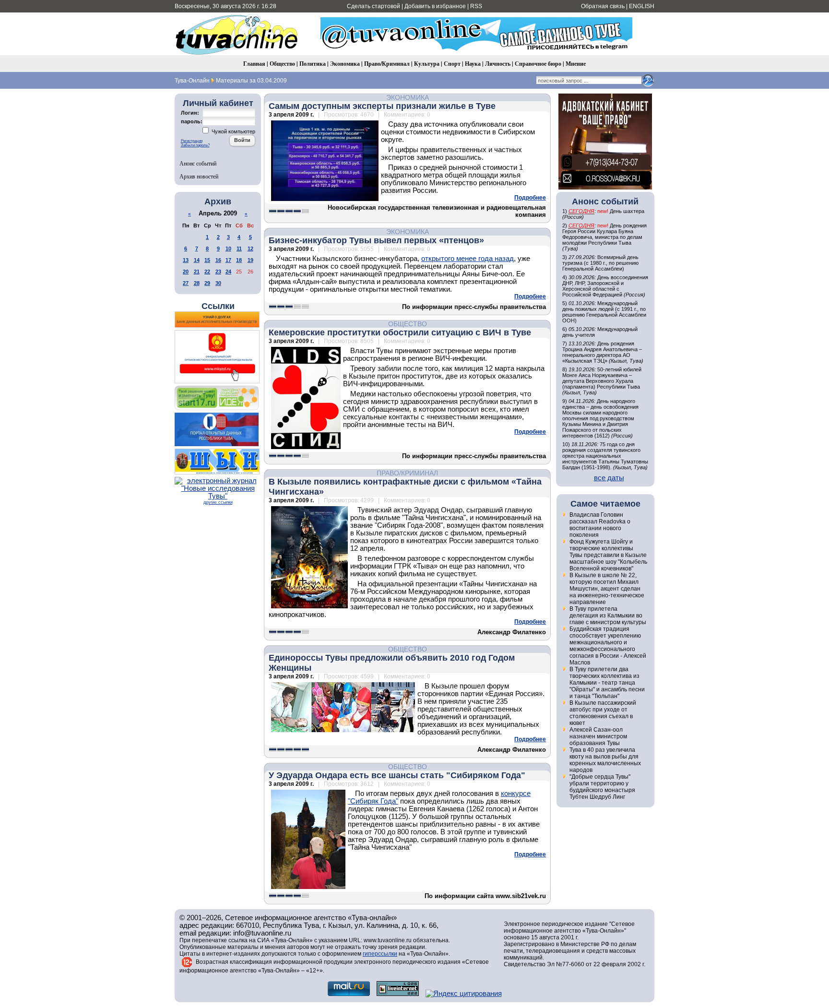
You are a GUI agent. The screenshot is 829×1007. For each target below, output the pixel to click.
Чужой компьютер (232, 131)
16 (218, 260)
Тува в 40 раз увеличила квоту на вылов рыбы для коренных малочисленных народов (605, 759)
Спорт (452, 63)
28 (197, 283)
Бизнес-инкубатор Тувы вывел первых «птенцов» (376, 240)
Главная (254, 63)
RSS (476, 6)
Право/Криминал (387, 63)
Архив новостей (198, 176)
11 (239, 248)
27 (186, 283)
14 (197, 260)
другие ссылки (218, 502)
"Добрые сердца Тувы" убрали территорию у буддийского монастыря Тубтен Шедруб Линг (602, 786)
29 (207, 283)
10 (228, 248)
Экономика (345, 63)
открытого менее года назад (467, 258)
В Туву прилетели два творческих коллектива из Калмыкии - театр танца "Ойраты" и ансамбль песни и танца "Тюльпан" (607, 682)
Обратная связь (603, 6)
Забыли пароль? (195, 145)
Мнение (576, 63)
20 (186, 271)
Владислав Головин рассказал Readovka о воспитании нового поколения (599, 524)
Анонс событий (197, 163)
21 (197, 271)
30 (218, 283)
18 (239, 260)
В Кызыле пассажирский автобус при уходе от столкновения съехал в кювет (602, 712)
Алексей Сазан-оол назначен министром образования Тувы (598, 736)
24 (228, 271)
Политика (312, 63)
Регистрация (191, 141)
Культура (426, 63)
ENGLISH (641, 6)
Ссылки (218, 306)
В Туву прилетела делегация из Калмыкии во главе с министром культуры (607, 615)
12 (250, 248)
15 (207, 260)
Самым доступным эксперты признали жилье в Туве (382, 106)
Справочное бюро (538, 63)
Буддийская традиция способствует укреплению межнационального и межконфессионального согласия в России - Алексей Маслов (607, 646)
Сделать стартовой (373, 6)
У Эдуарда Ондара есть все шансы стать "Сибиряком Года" (397, 775)
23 (218, 271)
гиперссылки (380, 953)
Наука (473, 63)
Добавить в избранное (435, 6)
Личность (497, 63)
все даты (609, 478)
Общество (282, 63)
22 (207, 271)
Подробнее (530, 197)
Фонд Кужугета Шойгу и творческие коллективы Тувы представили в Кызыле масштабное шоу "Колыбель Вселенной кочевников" (608, 555)
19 (250, 260)
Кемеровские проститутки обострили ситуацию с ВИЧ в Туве (400, 332)
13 (186, 260)
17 (228, 260)
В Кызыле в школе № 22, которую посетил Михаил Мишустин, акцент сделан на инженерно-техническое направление (606, 588)
